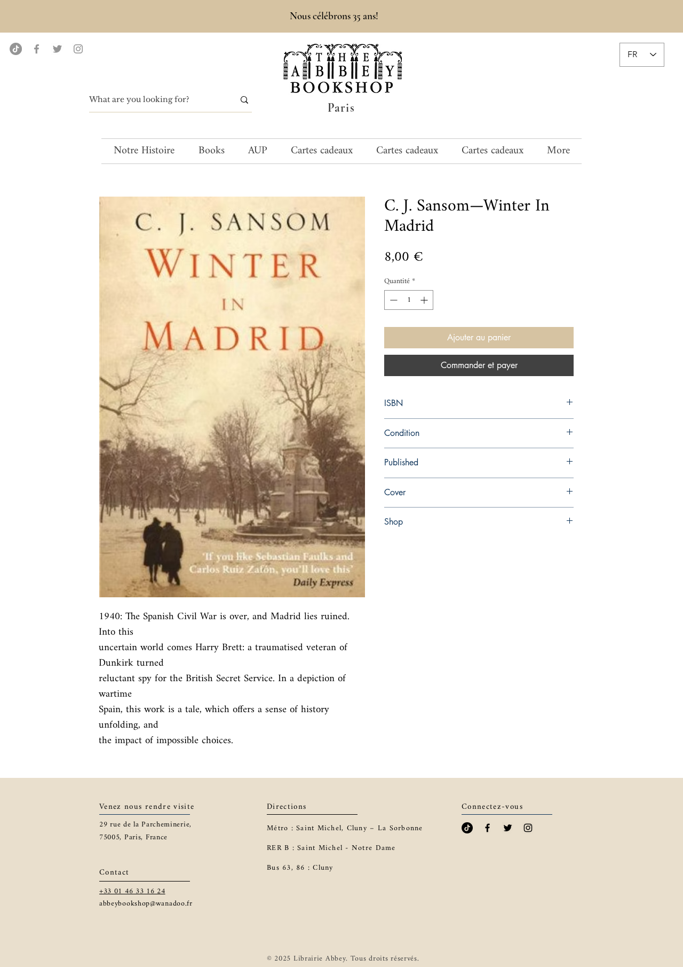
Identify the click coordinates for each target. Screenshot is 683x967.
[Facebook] (36, 49)
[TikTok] (16, 49)
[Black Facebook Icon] (487, 827)
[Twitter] (57, 49)
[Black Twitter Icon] (507, 827)
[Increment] (425, 300)
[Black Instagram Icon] (528, 827)
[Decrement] (392, 300)
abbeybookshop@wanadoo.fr (146, 903)
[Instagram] (78, 49)
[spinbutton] (408, 300)
